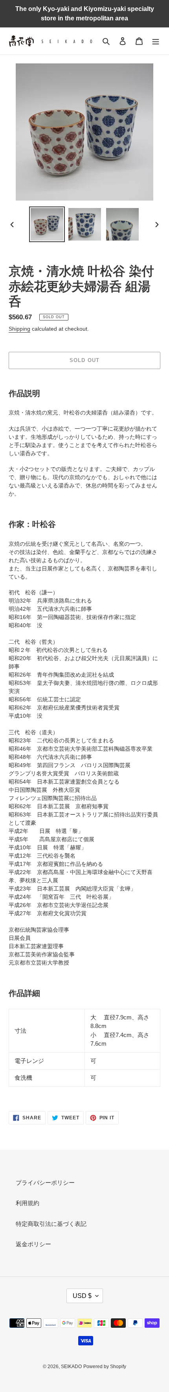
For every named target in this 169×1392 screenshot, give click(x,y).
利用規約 (27, 1203)
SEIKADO (71, 1366)
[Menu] (155, 41)
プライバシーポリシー (45, 1182)
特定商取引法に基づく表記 (51, 1223)
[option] (47, 224)
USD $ (82, 1295)
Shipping (19, 329)
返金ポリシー (33, 1244)
